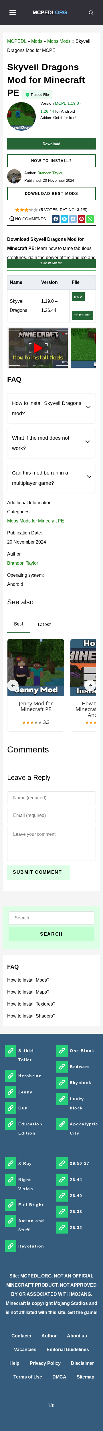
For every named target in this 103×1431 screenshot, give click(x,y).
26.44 (76, 1179)
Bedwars (80, 1066)
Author (49, 1335)
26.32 (76, 1227)
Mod (78, 296)
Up (51, 1404)
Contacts (21, 1335)
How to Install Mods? (28, 980)
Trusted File (40, 95)
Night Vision (25, 1184)
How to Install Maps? (28, 992)
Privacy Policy (45, 1363)
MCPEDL (50, 12)
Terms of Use (27, 1377)
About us (77, 1335)
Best (18, 624)
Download (51, 144)
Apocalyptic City (84, 1128)
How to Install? (51, 161)
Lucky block (77, 1103)
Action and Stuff (31, 1225)
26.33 (76, 1211)
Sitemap (85, 1377)
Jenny (25, 1092)
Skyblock (81, 1082)
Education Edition (30, 1128)
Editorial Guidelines (68, 1349)
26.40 (76, 1195)
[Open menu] (12, 12)
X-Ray (25, 1163)
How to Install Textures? (31, 1004)
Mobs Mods (59, 41)
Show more (51, 263)
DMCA (59, 1377)
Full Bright (31, 1204)
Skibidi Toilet (26, 1055)
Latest (44, 624)
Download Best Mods (51, 193)
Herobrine (29, 1075)
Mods (36, 41)
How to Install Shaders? (31, 1016)
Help (14, 1363)
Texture (82, 315)
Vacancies (25, 1349)
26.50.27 (80, 1163)
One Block (82, 1050)
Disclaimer (82, 1363)
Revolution (31, 1246)
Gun (23, 1108)
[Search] (91, 12)
